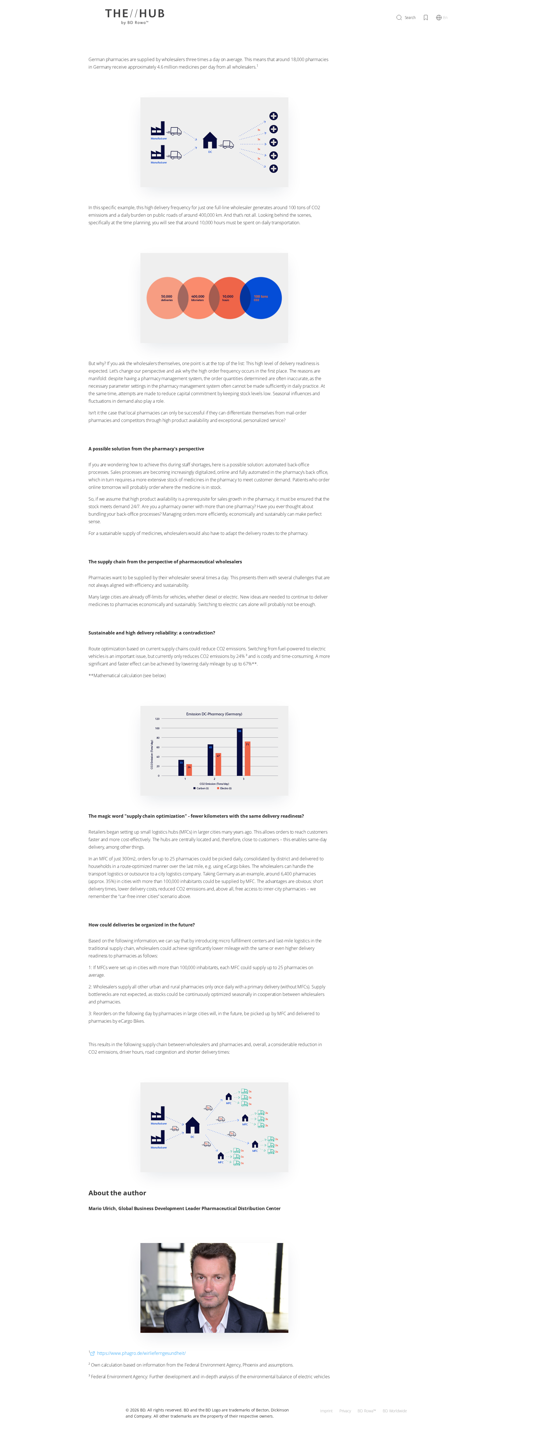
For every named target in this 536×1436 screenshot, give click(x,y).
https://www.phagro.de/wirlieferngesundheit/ (141, 1353)
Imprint (326, 1410)
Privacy (345, 1410)
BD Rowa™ (367, 1410)
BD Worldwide (395, 1410)
